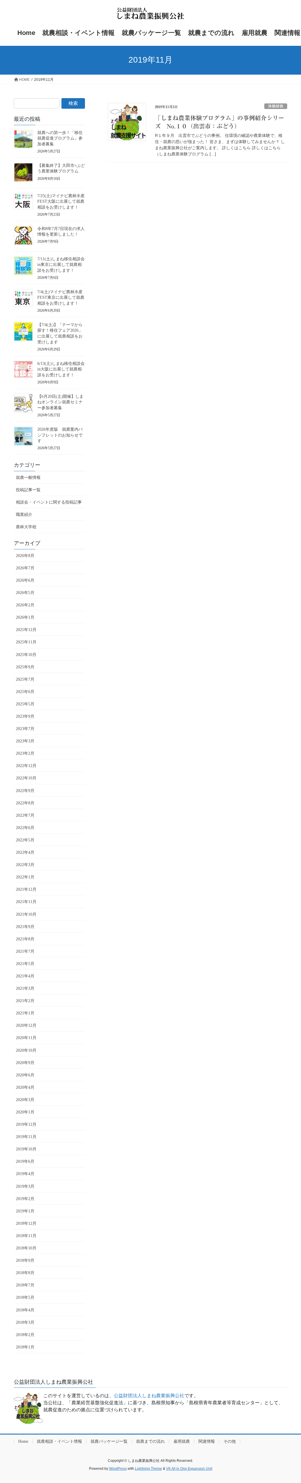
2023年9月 (25, 716)
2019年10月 (26, 1149)
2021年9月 (25, 927)
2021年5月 (25, 964)
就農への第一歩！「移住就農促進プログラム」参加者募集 (60, 138)
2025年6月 (25, 692)
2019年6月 (25, 1161)
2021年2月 (25, 1001)
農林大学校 (26, 527)
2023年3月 (25, 741)
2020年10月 (26, 1050)
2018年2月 (25, 1335)
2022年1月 (25, 877)
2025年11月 (26, 642)
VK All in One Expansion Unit (189, 1469)
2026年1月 (25, 617)
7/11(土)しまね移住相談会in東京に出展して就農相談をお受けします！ (61, 265)
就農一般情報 (28, 477)
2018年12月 (26, 1223)
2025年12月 (26, 630)
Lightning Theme (148, 1469)
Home (23, 1441)
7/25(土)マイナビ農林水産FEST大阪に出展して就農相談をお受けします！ (61, 201)
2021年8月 (25, 939)
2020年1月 (25, 1112)
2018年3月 (25, 1322)
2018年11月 (26, 1236)
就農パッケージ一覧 (109, 1441)
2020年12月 (26, 1025)
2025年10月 (26, 654)
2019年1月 (25, 1211)
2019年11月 (26, 1137)
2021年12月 (26, 889)
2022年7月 (25, 815)
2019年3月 (25, 1186)
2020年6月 (25, 1075)
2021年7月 (25, 951)
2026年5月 (25, 592)
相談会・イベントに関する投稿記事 (49, 502)
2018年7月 (25, 1285)
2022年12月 (26, 766)
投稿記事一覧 (28, 490)
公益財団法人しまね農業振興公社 (149, 1395)
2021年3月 (25, 988)
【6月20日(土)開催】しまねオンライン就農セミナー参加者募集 (60, 402)
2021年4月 (25, 976)
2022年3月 (25, 865)
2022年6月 (25, 828)
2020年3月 (25, 1100)
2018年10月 (26, 1248)
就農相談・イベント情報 (59, 1441)
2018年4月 (25, 1310)
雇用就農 (181, 1441)
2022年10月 (26, 778)
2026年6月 (25, 580)
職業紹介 (24, 514)
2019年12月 (26, 1124)
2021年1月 (25, 1013)
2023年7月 (25, 729)
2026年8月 (25, 555)
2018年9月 (25, 1260)
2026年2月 (25, 605)
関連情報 (206, 1441)
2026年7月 (25, 568)
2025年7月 (25, 679)
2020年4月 (25, 1087)
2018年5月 (25, 1297)
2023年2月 (25, 753)
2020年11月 (26, 1038)
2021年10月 (26, 914)
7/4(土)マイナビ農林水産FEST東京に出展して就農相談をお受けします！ (60, 298)
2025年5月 (25, 704)
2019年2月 (25, 1199)
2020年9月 (25, 1063)
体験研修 (275, 106)
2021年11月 (26, 902)
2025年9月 (25, 667)
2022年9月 (25, 791)
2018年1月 (25, 1347)
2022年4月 (25, 852)
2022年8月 (25, 803)
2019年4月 (25, 1174)
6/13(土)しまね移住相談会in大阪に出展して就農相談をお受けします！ (61, 369)
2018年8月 (25, 1273)
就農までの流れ (150, 1441)
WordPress (118, 1469)
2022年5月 (25, 840)
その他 (229, 1441)
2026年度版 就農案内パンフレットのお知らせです (60, 435)
